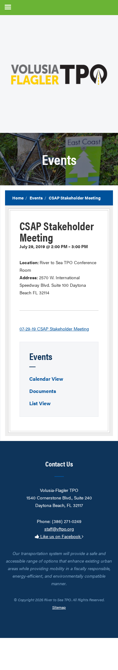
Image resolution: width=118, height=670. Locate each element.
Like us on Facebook (60, 536)
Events (36, 198)
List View (40, 403)
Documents (42, 391)
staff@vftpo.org (59, 529)
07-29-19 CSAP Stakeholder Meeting (54, 328)
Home (18, 198)
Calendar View (46, 378)
